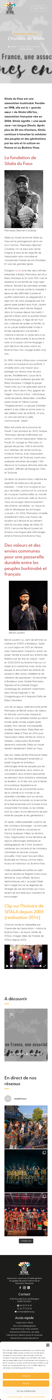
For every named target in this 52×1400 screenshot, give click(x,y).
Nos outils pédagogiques (24, 1326)
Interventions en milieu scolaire (24, 1329)
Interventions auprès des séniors (24, 1338)
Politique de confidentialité (34, 1396)
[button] (47, 1345)
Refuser (26, 1383)
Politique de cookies (15, 1396)
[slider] (13, 966)
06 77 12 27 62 (25, 1309)
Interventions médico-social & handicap (24, 1335)
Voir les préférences (26, 1391)
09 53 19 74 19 (25, 1306)
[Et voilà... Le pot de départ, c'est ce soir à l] (26, 1170)
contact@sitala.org (25, 1312)
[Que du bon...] (26, 1214)
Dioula (17, 271)
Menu (42, 8)
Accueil (13, 47)
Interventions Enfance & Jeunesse (24, 1332)
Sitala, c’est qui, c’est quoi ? (30, 47)
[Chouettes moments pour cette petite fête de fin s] (26, 1127)
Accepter (26, 1376)
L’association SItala (24, 1323)
